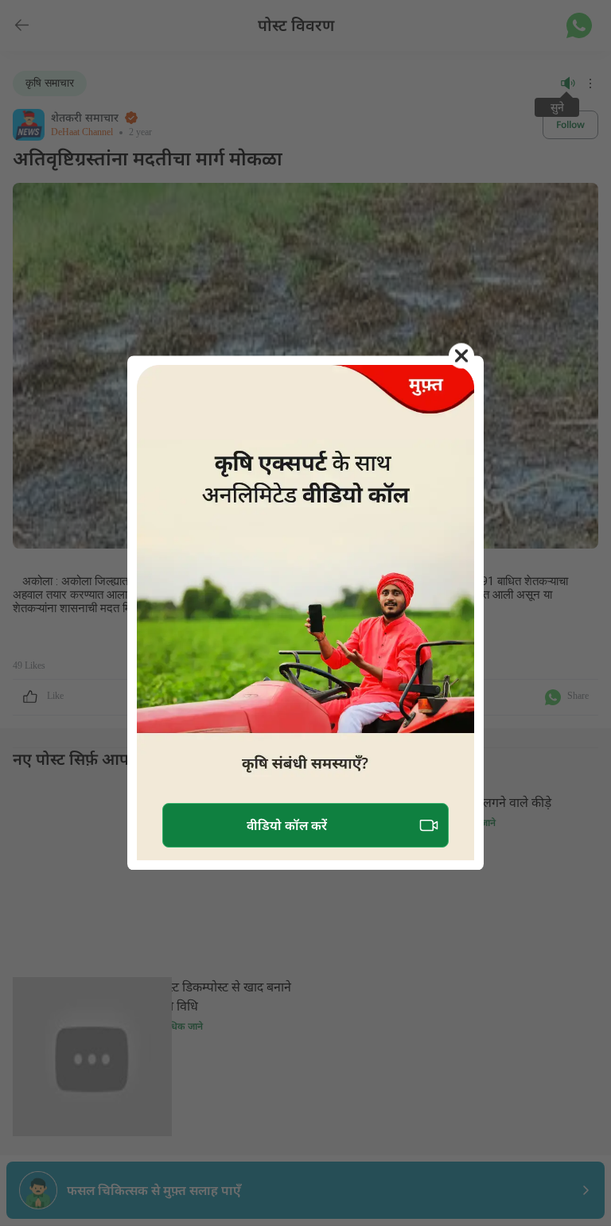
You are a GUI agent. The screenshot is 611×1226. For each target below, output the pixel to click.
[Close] (461, 355)
